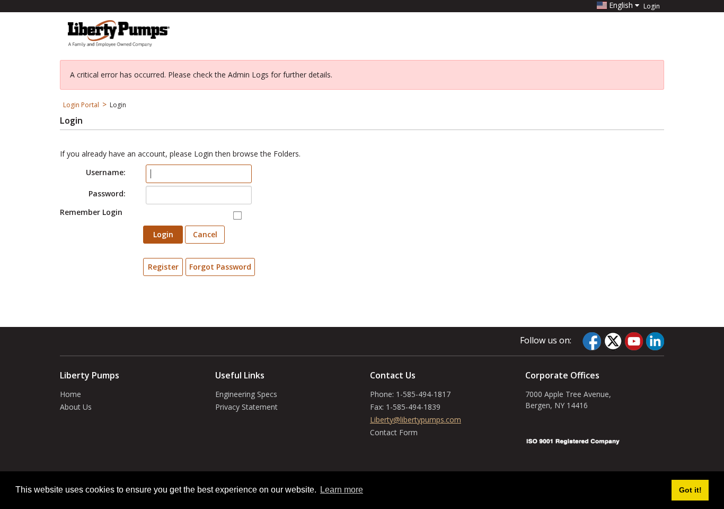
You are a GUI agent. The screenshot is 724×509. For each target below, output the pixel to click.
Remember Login (91, 212)
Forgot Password (220, 267)
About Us (76, 407)
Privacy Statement (246, 407)
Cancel (205, 234)
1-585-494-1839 (413, 407)
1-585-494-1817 (423, 394)
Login (651, 6)
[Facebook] (591, 341)
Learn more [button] (341, 489)
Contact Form (394, 432)
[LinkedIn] (655, 341)
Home (70, 394)
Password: (107, 193)
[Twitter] (612, 341)
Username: (106, 172)
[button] (618, 5)
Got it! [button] (690, 490)
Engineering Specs (246, 394)
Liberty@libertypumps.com (415, 420)
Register (163, 267)
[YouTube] (633, 341)
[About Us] (119, 32)
